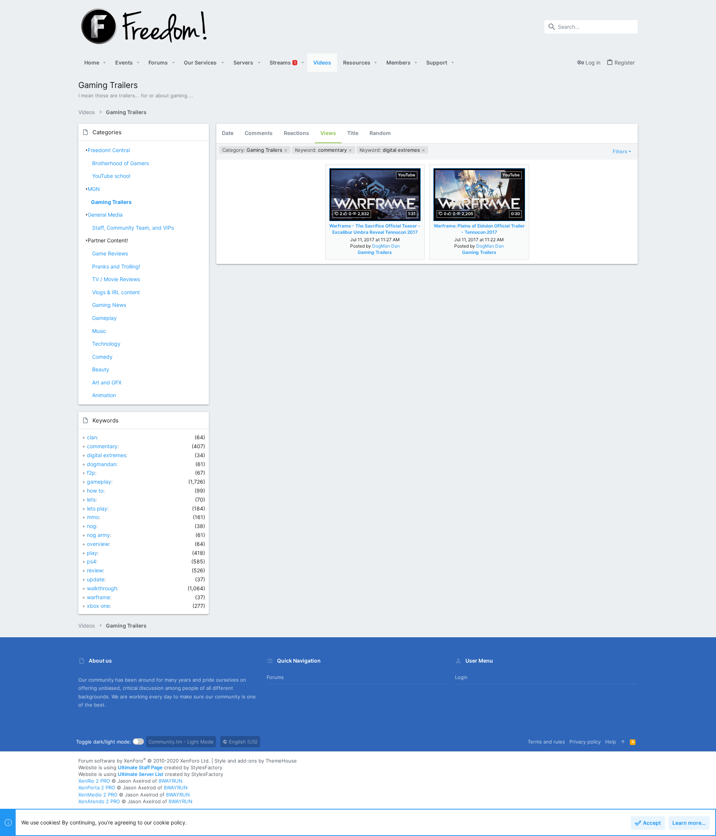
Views (328, 133)
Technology (106, 343)
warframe (98, 597)
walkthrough (102, 588)
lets (91, 499)
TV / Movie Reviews (116, 279)
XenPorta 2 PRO (96, 788)
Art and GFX (107, 382)
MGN (94, 189)
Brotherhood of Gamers (120, 163)
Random (380, 133)
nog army (98, 535)
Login (461, 677)
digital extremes (106, 455)
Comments (259, 133)
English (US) (242, 742)
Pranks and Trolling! (116, 266)
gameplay (99, 481)
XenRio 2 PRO (94, 781)
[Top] (623, 741)
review (95, 570)
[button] (104, 62)
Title (352, 133)
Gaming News (109, 305)
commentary (102, 446)
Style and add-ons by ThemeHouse (255, 761)
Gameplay (104, 318)
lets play (97, 508)
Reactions (296, 133)
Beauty (100, 369)
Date (227, 133)
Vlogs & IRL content (116, 292)
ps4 (91, 561)
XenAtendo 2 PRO (99, 801)
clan (92, 437)
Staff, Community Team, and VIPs (133, 227)
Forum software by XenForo (144, 761)
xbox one (98, 606)
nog (91, 526)
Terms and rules (546, 742)
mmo (93, 517)
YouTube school (111, 176)
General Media (105, 214)
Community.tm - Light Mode (181, 742)
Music (99, 331)
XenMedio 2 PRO (97, 795)
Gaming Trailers (111, 202)
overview (98, 544)
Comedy (102, 356)
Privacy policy (585, 742)
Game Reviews (110, 253)
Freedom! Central (109, 150)
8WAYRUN (170, 781)
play (92, 553)
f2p (91, 472)
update (95, 579)
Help (610, 742)
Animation (104, 395)
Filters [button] (620, 151)
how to (95, 490)
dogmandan (101, 464)
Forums (275, 677)
